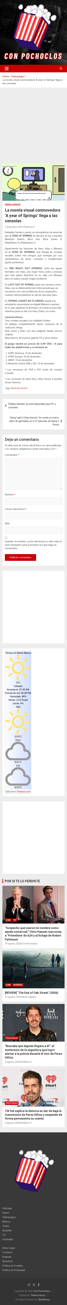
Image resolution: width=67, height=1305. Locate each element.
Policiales (12, 1038)
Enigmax (6, 1256)
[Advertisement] (33, 128)
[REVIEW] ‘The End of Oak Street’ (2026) (31, 992)
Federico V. (29, 227)
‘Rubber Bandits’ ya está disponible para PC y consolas (32, 405)
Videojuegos (12, 204)
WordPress (44, 1299)
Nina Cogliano (29, 997)
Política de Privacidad (13, 1270)
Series (5, 1212)
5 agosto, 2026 (12, 1062)
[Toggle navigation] (6, 68)
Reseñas (17, 985)
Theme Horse (37, 1295)
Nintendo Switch (19, 388)
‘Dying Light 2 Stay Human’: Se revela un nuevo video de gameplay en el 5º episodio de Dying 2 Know (34, 421)
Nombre (10, 494)
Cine (8, 920)
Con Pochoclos (29, 943)
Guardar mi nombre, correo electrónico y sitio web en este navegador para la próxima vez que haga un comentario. (33, 545)
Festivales (7, 1239)
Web (7, 523)
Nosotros (7, 1261)
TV (14, 920)
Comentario (12, 454)
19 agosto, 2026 (13, 943)
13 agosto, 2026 (13, 997)
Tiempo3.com (24, 791)
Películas (7, 1208)
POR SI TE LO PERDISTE (22, 881)
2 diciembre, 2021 (14, 227)
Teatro (5, 1226)
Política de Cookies (12, 1265)
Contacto (7, 1252)
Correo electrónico (16, 509)
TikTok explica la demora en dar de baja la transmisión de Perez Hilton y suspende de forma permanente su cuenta (33, 1114)
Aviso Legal (8, 1247)
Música (6, 1221)
